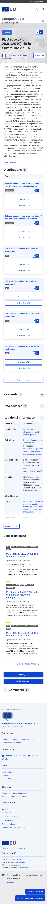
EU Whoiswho (7, 820)
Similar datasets (22, 681)
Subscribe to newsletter (11, 743)
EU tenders (6, 813)
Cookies (5, 775)
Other (7, 759)
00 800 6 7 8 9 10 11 (16, 860)
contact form (19, 865)
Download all (22, 380)
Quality (22, 675)
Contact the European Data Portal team (18, 739)
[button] (38, 1)
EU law (5, 809)
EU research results (10, 816)
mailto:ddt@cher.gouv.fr (32, 471)
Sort (7, 176)
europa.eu (21, 848)
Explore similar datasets (28, 664)
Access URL (24, 199)
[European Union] (22, 843)
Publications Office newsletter (14, 796)
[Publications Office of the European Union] (22, 716)
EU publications (8, 824)
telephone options (17, 862)
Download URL (24, 205)
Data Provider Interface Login (13, 827)
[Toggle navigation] (42, 21)
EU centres (23, 868)
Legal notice (7, 772)
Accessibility (7, 779)
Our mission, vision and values (14, 793)
